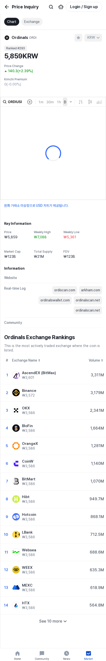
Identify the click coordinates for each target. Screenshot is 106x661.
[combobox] (93, 38)
